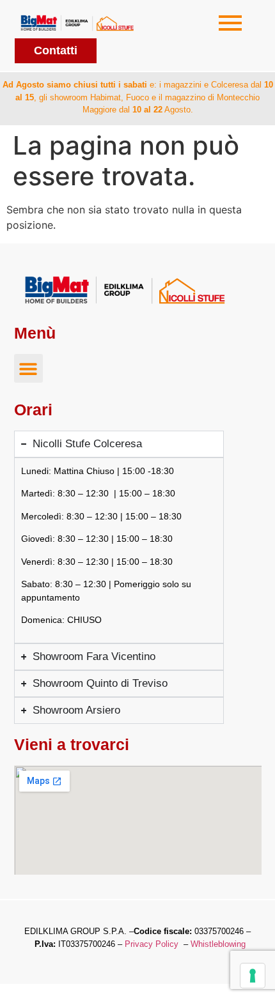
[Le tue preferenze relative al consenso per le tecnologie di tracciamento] (252, 975)
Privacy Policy (151, 944)
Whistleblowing (218, 944)
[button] (28, 368)
